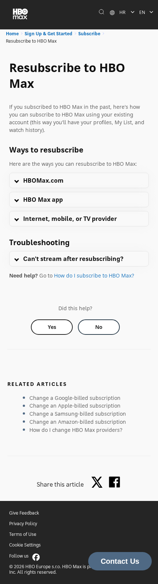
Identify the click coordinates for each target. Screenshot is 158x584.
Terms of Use (22, 534)
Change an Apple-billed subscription (75, 405)
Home (12, 34)
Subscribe (89, 34)
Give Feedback (24, 513)
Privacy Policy (23, 523)
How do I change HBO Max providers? (75, 429)
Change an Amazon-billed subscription (77, 421)
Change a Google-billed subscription (75, 397)
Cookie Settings (25, 545)
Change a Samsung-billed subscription (77, 413)
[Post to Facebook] (114, 482)
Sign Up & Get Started (48, 34)
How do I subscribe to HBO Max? (94, 275)
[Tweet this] (98, 483)
